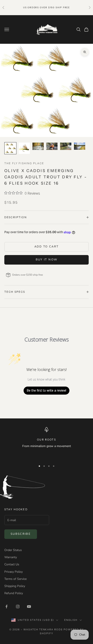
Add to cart (46, 247)
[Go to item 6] (80, 146)
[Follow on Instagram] (18, 606)
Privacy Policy (13, 572)
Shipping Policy (14, 586)
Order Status (13, 550)
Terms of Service (15, 579)
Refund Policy (13, 593)
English (70, 619)
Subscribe (21, 534)
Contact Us (11, 564)
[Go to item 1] (10, 148)
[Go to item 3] (38, 146)
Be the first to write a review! (46, 390)
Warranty (10, 557)
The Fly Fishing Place (24, 163)
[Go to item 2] (24, 148)
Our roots (46, 439)
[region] (46, 443)
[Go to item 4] (52, 146)
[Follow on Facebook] (6, 606)
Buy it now (46, 260)
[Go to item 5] (66, 146)
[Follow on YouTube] (29, 606)
